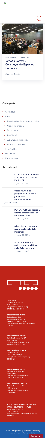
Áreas (7, 116)
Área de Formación (15, 126)
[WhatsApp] (20, 288)
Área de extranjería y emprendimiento (24, 121)
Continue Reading (13, 74)
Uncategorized (11, 158)
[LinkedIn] (28, 288)
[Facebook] (32, 288)
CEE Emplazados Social (17, 140)
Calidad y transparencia (13, 431)
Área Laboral (12, 130)
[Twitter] (36, 288)
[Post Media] (22, 38)
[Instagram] (24, 288)
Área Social (12, 135)
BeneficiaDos (11, 149)
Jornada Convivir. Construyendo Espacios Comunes (19, 64)
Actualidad (11, 57)
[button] (39, 18)
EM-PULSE (10, 153)
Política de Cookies (29, 433)
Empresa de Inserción (16, 144)
